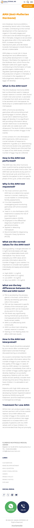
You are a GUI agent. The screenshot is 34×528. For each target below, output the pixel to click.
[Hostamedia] (17, 525)
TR (24, 2)
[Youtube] (16, 495)
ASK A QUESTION (8, 468)
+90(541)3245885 (11, 449)
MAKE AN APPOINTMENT (10, 465)
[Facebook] (4, 495)
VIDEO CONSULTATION (9, 471)
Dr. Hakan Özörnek (8, 2)
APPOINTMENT (28, 6)
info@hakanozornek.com (11, 451)
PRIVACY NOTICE (7, 479)
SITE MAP (5, 482)
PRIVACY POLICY (7, 477)
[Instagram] (12, 495)
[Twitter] (8, 495)
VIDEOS (5, 474)
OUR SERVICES (7, 463)
